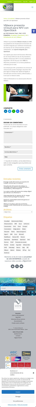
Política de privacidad (22, 404)
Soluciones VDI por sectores (18, 319)
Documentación (18, 321)
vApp (23, 247)
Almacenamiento (8, 223)
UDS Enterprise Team (12, 33)
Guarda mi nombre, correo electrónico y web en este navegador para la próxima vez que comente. (17, 163)
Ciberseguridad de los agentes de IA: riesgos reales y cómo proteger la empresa (17, 196)
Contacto (9, 1)
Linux (15, 234)
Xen (29, 250)
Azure (20, 223)
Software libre (26, 245)
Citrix (14, 226)
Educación (6, 231)
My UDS (25, 1)
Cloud (19, 226)
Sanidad (12, 245)
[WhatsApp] (14, 111)
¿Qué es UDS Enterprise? (18, 315)
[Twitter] (10, 111)
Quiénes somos (17, 1)
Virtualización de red (9, 37)
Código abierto (16, 229)
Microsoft (21, 234)
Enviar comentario (25, 169)
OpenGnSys (7, 239)
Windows (18, 250)
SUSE (5, 247)
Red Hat (6, 245)
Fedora (13, 231)
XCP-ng (24, 250)
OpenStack (21, 35)
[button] (34, 31)
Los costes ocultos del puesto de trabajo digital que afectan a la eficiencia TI (17, 191)
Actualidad (11, 18)
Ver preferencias (18, 401)
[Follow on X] (17, 266)
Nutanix (23, 237)
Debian (24, 229)
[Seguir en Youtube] (21, 266)
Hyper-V (6, 234)
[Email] (22, 111)
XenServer (6, 252)
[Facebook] (18, 111)
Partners (6, 242)
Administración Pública (16, 221)
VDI (26, 35)
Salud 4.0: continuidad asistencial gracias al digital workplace (16, 200)
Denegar (18, 396)
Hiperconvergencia (21, 231)
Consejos (25, 226)
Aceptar (18, 392)
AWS (16, 223)
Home (5, 18)
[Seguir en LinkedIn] (12, 266)
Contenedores (7, 229)
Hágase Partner (18, 337)
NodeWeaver (7, 237)
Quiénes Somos (18, 334)
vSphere (12, 250)
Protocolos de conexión (20, 242)
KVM (11, 234)
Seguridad (18, 245)
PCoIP (12, 242)
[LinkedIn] (6, 111)
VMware (19, 37)
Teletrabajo (11, 247)
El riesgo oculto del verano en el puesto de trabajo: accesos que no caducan (16, 182)
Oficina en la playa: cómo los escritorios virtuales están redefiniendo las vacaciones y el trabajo (18, 205)
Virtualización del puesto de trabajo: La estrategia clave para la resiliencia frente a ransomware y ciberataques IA (16, 187)
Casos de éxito (7, 226)
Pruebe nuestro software (18, 323)
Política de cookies (12, 404)
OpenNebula (15, 239)
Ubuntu (18, 247)
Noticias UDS (15, 237)
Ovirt (28, 239)
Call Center (26, 223)
